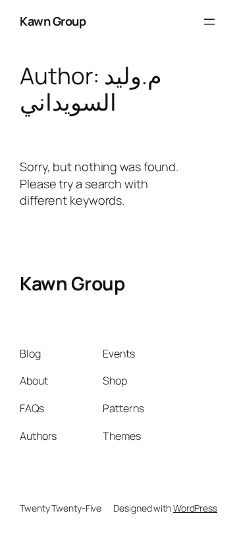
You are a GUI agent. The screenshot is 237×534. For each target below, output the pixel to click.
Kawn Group (53, 21)
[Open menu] (209, 22)
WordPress (195, 508)
